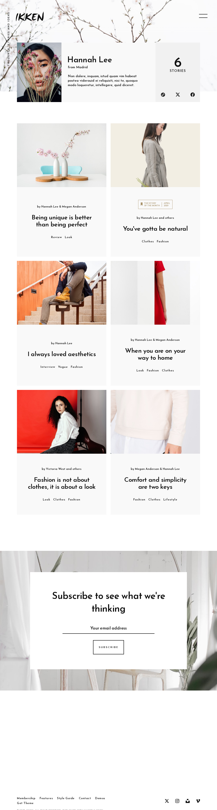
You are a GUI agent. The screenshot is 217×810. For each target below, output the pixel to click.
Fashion (163, 241)
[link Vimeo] (198, 801)
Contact (85, 798)
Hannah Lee (49, 206)
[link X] (177, 94)
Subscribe (108, 647)
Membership (26, 798)
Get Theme (25, 803)
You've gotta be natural (155, 229)
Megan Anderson (74, 206)
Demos (100, 798)
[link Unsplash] (188, 801)
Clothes (148, 241)
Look (68, 237)
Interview (47, 367)
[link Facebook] (192, 94)
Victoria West (55, 469)
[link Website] (163, 94)
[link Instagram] (177, 801)
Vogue (63, 367)
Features (46, 798)
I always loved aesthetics (62, 354)
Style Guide (66, 798)
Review (56, 237)
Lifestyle (170, 499)
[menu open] (203, 16)
